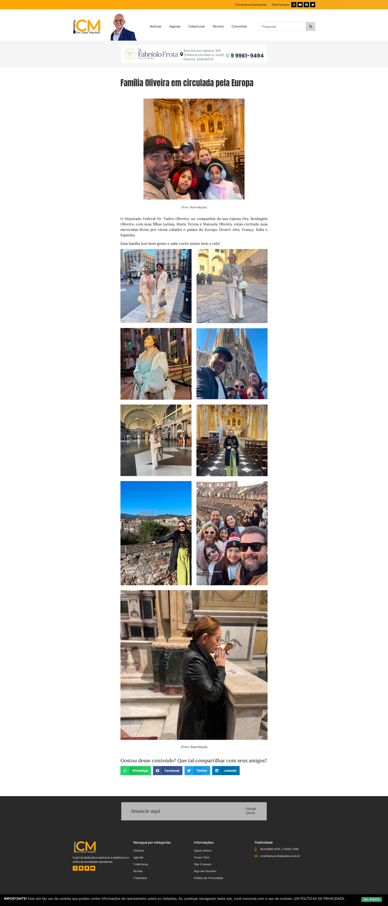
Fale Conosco (280, 4)
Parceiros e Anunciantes (251, 4)
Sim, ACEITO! (372, 899)
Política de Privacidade (208, 878)
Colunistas (239, 26)
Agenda (174, 26)
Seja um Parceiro (205, 871)
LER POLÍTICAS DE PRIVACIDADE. (319, 899)
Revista (218, 26)
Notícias (155, 26)
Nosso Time (202, 857)
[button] (135, 770)
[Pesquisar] (310, 26)
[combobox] (282, 26)
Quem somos (202, 850)
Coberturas (196, 26)
